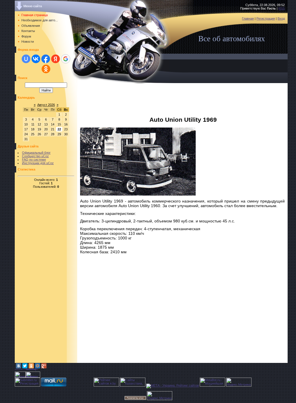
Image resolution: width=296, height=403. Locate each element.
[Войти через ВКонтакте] (36, 59)
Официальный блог (36, 152)
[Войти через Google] (65, 58)
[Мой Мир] (37, 365)
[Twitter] (24, 365)
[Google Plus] (44, 365)
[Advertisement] (38, 276)
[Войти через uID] (26, 59)
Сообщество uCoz (35, 156)
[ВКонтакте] (18, 365)
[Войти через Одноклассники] (46, 69)
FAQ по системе (34, 159)
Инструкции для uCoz (38, 163)
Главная (248, 18)
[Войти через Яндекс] (55, 59)
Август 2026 (46, 104)
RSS (281, 8)
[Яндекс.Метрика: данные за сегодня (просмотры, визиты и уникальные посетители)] (238, 382)
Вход (281, 18)
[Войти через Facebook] (45, 59)
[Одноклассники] (31, 365)
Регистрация (265, 18)
